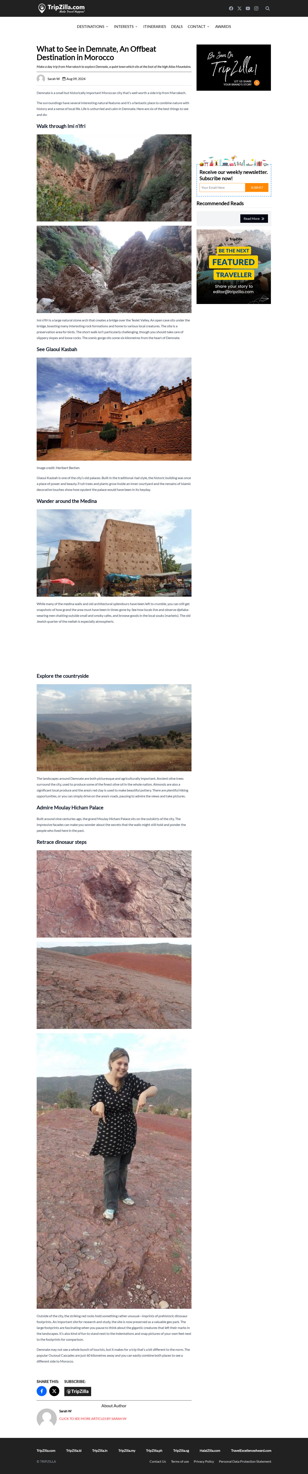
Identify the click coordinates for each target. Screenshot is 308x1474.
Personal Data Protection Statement (245, 1461)
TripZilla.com (46, 1450)
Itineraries (154, 26)
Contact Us (158, 1461)
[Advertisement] (114, 648)
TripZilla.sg (181, 1450)
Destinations (90, 26)
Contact (197, 26)
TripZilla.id (74, 1450)
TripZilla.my (126, 1450)
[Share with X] (54, 1391)
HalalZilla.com (210, 1450)
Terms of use (180, 1461)
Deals (177, 26)
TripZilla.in (99, 1450)
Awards (223, 26)
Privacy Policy (204, 1461)
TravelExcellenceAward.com (251, 1450)
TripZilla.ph (154, 1450)
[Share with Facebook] (42, 1391)
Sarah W (65, 1411)
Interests (124, 26)
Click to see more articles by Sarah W (92, 1418)
